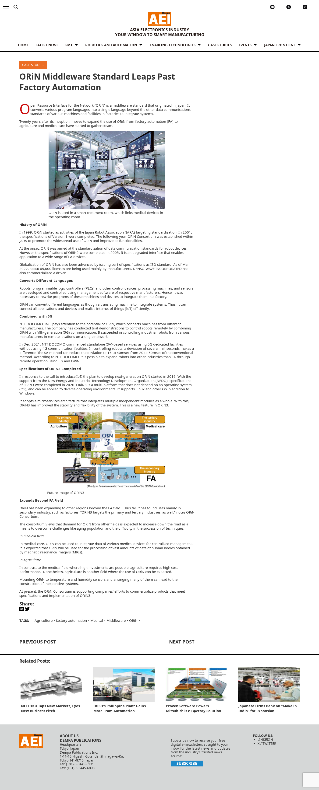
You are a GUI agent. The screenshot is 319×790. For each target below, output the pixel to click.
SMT (69, 44)
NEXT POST (182, 642)
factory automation (71, 620)
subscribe (187, 763)
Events (245, 44)
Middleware (116, 620)
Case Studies (220, 44)
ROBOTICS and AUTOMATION (111, 44)
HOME (23, 44)
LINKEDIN (265, 739)
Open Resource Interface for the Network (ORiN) (67, 105)
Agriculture (44, 620)
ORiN (133, 620)
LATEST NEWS (46, 44)
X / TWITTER (267, 743)
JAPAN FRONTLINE (279, 44)
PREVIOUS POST (37, 642)
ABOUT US (69, 735)
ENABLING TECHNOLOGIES (172, 44)
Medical (96, 620)
